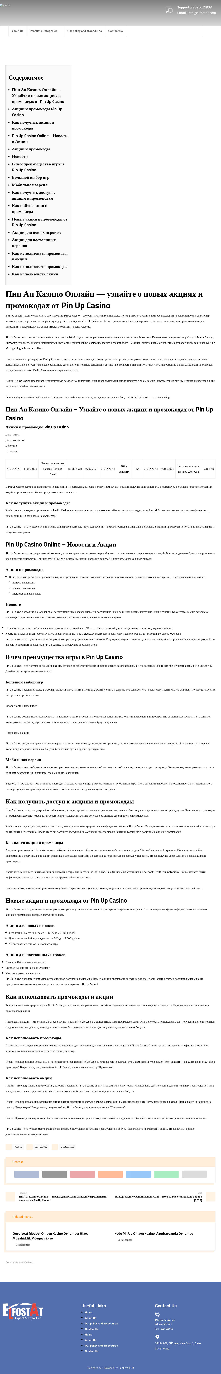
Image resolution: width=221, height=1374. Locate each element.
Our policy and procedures (101, 1323)
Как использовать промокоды (40, 266)
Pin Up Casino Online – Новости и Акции (40, 138)
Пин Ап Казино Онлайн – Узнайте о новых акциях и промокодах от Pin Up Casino (38, 95)
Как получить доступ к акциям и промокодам (33, 195)
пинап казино (61, 1101)
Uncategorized (67, 1147)
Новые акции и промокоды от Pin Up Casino (40, 222)
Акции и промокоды (31, 149)
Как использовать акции (35, 274)
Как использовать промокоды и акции (40, 256)
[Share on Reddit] (110, 1174)
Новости (20, 156)
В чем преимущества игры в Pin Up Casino (38, 167)
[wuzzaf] (215, 31)
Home (88, 1312)
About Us (90, 1318)
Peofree (18, 1147)
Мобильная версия (29, 185)
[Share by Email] (194, 1174)
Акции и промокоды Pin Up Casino (37, 112)
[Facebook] (208, 31)
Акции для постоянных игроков (34, 243)
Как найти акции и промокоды (29, 208)
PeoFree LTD (126, 1367)
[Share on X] (54, 1174)
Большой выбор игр (30, 177)
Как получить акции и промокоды (33, 125)
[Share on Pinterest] (82, 1174)
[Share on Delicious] (138, 1174)
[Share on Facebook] (26, 1174)
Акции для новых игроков (36, 232)
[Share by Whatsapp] (166, 1174)
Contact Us (91, 1329)
